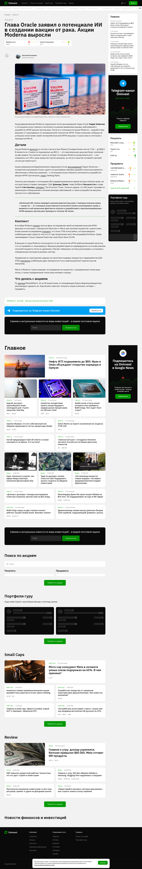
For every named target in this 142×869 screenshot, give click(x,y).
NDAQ (8, 795)
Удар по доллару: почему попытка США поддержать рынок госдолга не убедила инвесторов (54, 479)
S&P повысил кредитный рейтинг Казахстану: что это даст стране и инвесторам (28, 774)
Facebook (55, 843)
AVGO (8, 430)
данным (21, 283)
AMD (42, 414)
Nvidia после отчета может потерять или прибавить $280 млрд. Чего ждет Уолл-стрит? (88, 406)
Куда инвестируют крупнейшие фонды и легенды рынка (31, 601)
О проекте (33, 836)
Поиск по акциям (36, 3)
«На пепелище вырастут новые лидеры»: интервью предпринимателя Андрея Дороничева (88, 479)
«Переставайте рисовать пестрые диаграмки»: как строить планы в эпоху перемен (80, 790)
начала (36, 225)
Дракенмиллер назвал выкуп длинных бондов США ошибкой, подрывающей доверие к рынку (80, 511)
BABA (60, 500)
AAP (59, 714)
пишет (43, 175)
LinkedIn (55, 854)
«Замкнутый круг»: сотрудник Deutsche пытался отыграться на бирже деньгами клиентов (77, 442)
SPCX (8, 414)
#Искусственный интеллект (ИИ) (39, 301)
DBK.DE (64, 448)
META (51, 760)
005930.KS (75, 779)
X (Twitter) (56, 847)
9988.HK (66, 500)
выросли (34, 149)
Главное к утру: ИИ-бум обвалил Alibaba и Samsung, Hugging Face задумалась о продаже (80, 774)
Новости (25, 3)
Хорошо (103, 863)
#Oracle (20, 301)
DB (59, 448)
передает (40, 187)
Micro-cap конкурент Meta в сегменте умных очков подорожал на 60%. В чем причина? (75, 670)
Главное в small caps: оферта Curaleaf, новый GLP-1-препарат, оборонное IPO (27, 709)
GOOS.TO (15, 516)
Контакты (33, 843)
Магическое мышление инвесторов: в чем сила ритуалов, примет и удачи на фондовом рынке (29, 790)
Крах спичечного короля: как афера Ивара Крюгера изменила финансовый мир (20, 478)
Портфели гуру (61, 3)
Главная (7, 15)
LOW (69, 714)
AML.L (60, 430)
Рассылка (32, 850)
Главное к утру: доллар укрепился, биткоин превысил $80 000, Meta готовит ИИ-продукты (76, 753)
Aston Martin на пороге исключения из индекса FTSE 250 (80, 424)
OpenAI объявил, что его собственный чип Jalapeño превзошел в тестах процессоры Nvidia (29, 424)
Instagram (56, 850)
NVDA (14, 414)
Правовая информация (37, 847)
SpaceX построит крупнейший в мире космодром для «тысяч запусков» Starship (17, 406)
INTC (47, 414)
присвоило (25, 260)
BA (13, 696)
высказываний (75, 166)
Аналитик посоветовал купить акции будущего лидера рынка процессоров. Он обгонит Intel (54, 406)
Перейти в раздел (55, 583)
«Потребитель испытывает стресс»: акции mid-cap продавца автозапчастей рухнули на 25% (80, 709)
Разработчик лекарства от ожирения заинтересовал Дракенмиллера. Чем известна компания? (80, 692)
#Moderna (11, 301)
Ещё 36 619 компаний (120, 188)
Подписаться (96, 311)
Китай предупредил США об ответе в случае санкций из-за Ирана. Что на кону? (27, 440)
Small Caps (49, 3)
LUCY (51, 678)
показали (46, 231)
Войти (133, 3)
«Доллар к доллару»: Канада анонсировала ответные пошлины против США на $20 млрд (28, 495)
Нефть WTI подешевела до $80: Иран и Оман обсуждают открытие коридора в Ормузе (75, 364)
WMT (64, 714)
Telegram (55, 836)
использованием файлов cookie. (44, 865)
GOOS (8, 516)
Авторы (32, 840)
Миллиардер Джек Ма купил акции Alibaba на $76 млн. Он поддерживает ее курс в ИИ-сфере (80, 495)
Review (71, 3)
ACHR (8, 696)
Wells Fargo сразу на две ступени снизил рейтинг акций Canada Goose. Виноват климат (28, 511)
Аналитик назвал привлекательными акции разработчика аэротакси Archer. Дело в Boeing (28, 691)
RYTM (60, 699)
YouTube (55, 840)
